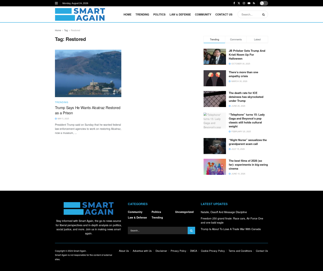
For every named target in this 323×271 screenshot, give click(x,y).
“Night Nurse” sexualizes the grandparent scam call (248, 142)
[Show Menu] (56, 3)
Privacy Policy (178, 251)
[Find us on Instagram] (244, 3)
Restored (75, 30)
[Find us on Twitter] (239, 3)
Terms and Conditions (240, 251)
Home (127, 14)
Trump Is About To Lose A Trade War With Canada (231, 229)
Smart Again (79, 250)
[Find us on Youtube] (249, 3)
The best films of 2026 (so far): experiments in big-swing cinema (248, 165)
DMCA (193, 251)
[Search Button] (264, 14)
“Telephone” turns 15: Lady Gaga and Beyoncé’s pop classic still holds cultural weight (247, 120)
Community (203, 14)
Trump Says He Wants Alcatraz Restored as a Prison (87, 110)
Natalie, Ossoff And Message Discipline (224, 212)
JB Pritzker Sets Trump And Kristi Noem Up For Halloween (247, 55)
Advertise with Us (142, 251)
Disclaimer (161, 251)
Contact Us (223, 14)
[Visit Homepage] (80, 14)
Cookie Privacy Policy (213, 251)
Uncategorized (184, 212)
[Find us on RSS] (254, 3)
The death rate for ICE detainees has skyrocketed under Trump (246, 97)
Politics (159, 14)
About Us (124, 251)
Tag (66, 30)
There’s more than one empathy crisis (243, 74)
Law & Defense (180, 14)
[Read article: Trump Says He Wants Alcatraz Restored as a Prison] (88, 73)
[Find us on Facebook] (234, 3)
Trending (142, 14)
